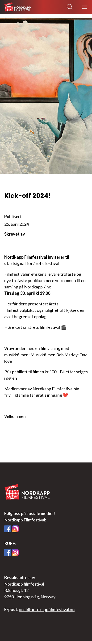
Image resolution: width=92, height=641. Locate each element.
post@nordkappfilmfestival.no (47, 609)
